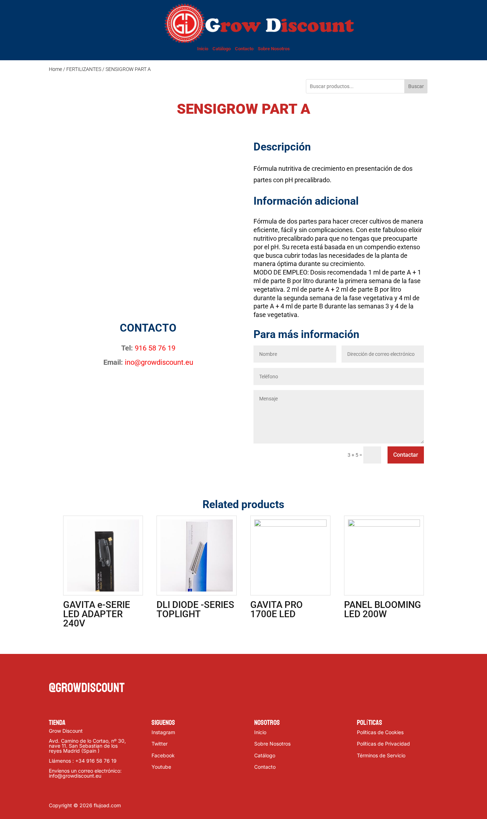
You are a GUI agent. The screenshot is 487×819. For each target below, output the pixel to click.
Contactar (405, 454)
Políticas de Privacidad (383, 744)
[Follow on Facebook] (54, 669)
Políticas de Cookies (380, 732)
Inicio (202, 48)
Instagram (163, 732)
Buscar (416, 86)
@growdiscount (86, 688)
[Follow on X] (69, 669)
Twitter (160, 744)
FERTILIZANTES (83, 69)
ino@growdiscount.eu (159, 362)
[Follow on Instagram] (83, 669)
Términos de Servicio (381, 755)
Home (55, 69)
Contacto (244, 48)
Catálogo (221, 48)
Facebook (163, 755)
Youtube (161, 767)
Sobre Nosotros (274, 48)
